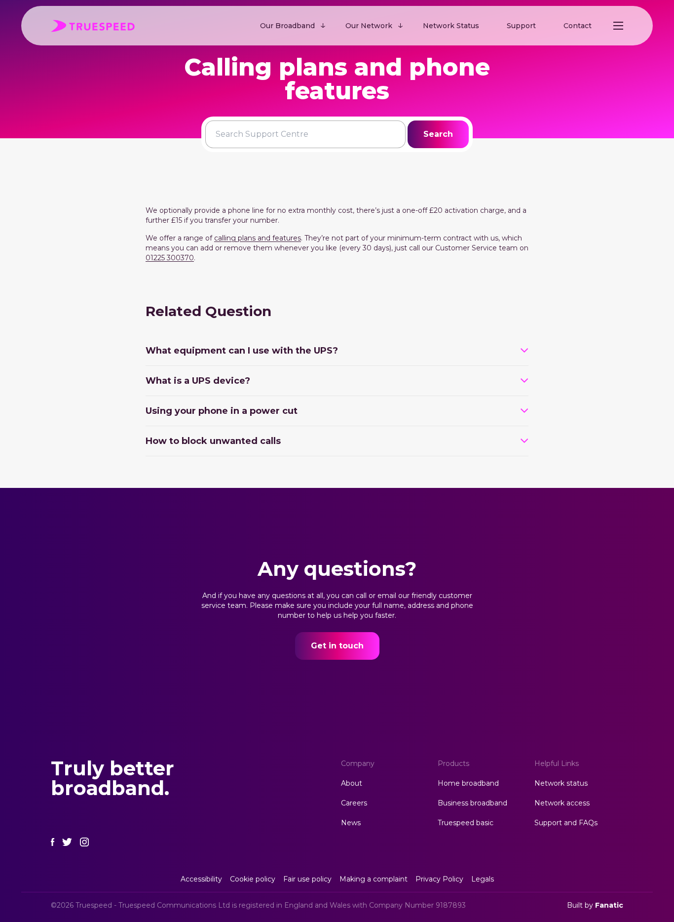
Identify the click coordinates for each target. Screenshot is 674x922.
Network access (562, 803)
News (351, 822)
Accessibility (201, 879)
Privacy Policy (439, 879)
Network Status (451, 25)
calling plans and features (257, 238)
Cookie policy (252, 879)
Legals (482, 879)
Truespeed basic (465, 822)
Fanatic (609, 905)
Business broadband (472, 803)
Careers (354, 803)
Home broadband (468, 783)
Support (521, 25)
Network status (561, 783)
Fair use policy (307, 879)
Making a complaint (373, 879)
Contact (577, 25)
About (351, 783)
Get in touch (337, 645)
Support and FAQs (566, 822)
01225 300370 (170, 257)
